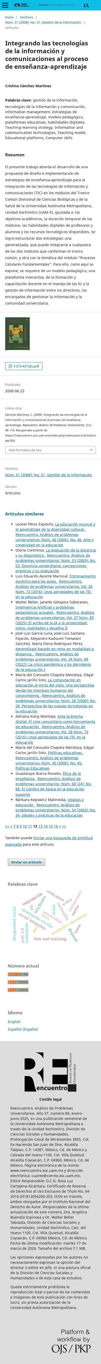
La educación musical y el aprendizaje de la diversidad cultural (55, 527)
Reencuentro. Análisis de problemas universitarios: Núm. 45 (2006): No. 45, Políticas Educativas (49, 763)
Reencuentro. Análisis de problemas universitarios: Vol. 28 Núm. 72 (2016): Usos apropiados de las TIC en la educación (54, 589)
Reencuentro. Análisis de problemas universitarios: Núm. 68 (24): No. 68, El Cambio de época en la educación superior (54, 786)
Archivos (26, 17)
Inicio (9, 17)
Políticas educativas (65, 752)
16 (56, 826)
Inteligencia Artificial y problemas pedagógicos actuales (45, 610)
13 (40, 826)
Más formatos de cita (25, 450)
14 (46, 826)
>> (64, 826)
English (14, 1021)
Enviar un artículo (26, 862)
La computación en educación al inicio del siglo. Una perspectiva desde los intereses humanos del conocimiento (55, 687)
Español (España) (23, 1029)
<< (7, 826)
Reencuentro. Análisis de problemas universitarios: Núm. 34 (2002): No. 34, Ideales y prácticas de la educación (56, 810)
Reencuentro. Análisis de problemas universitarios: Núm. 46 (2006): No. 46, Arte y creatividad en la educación (54, 539)
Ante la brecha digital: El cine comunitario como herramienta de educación (55, 721)
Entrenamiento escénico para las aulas (56, 579)
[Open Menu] (5, 5)
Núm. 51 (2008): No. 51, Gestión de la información (43, 22)
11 (30, 826)
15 (51, 826)
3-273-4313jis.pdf (25, 366)
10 (25, 826)
